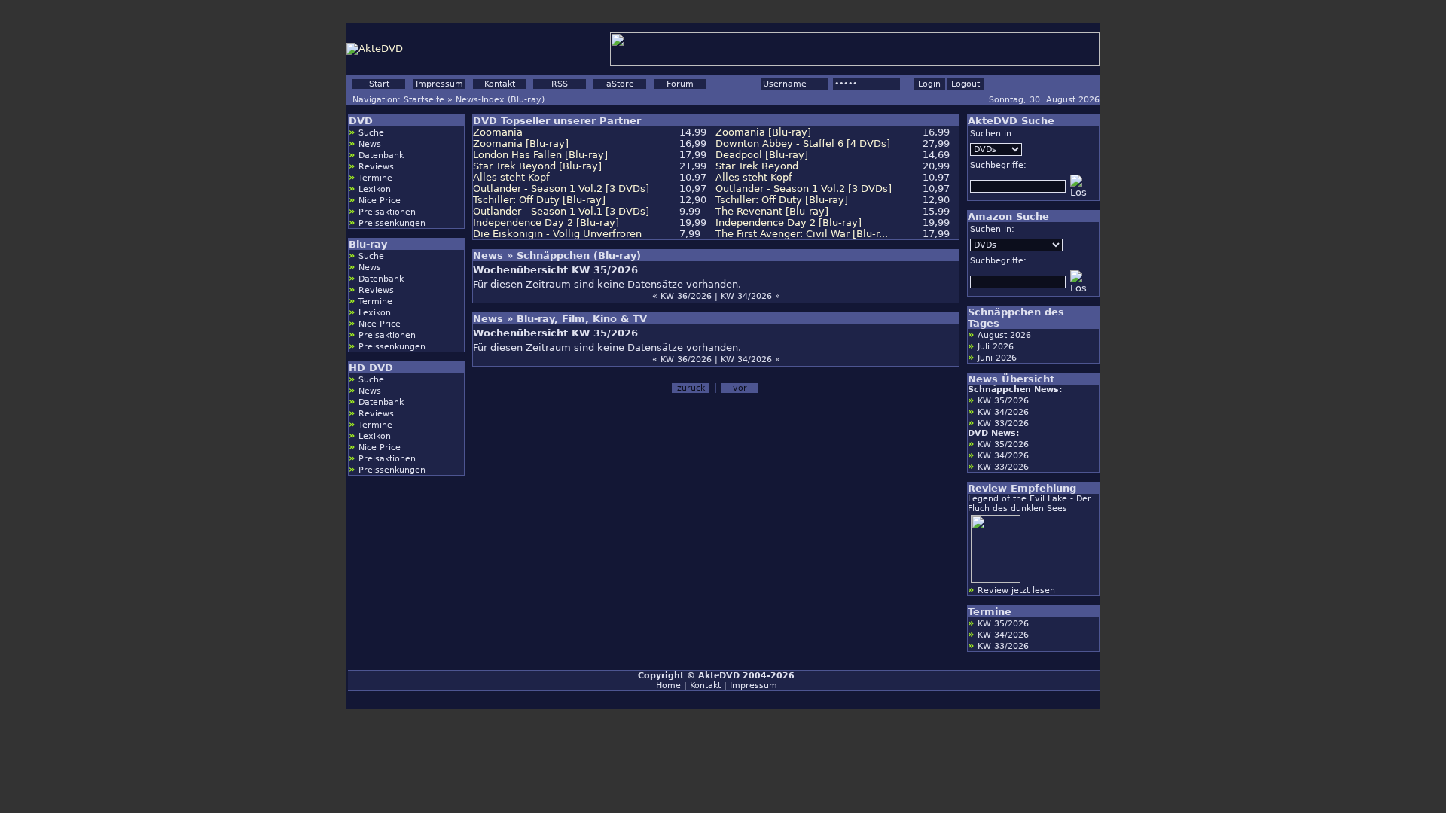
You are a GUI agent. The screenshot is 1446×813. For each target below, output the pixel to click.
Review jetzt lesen (1016, 590)
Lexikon (374, 189)
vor (740, 388)
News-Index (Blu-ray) (500, 100)
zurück (691, 388)
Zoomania (498, 132)
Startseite (424, 100)
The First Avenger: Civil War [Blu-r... (801, 233)
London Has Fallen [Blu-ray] (540, 154)
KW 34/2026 (1003, 412)
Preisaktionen (387, 212)
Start (379, 84)
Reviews (376, 167)
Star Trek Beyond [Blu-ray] (537, 166)
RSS (559, 84)
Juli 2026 (996, 347)
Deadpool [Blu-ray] (761, 154)
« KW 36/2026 (682, 296)
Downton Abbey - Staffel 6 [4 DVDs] (802, 143)
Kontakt (499, 84)
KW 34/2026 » (750, 296)
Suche (371, 133)
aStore (620, 84)
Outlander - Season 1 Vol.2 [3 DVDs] (561, 188)
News (369, 144)
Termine (375, 178)
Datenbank (381, 155)
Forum (680, 84)
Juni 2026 (997, 358)
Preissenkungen (392, 223)
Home (668, 685)
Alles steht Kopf (511, 177)
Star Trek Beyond (756, 166)
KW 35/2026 (1003, 401)
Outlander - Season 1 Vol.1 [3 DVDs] (561, 211)
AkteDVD (719, 676)
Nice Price (379, 201)
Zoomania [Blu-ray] (763, 132)
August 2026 (1004, 335)
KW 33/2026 (1003, 423)
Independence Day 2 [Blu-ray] (546, 222)
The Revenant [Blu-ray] (771, 211)
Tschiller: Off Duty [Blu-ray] (539, 200)
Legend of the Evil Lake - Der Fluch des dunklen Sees (1029, 503)
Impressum (439, 84)
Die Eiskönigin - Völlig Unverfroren (557, 233)
